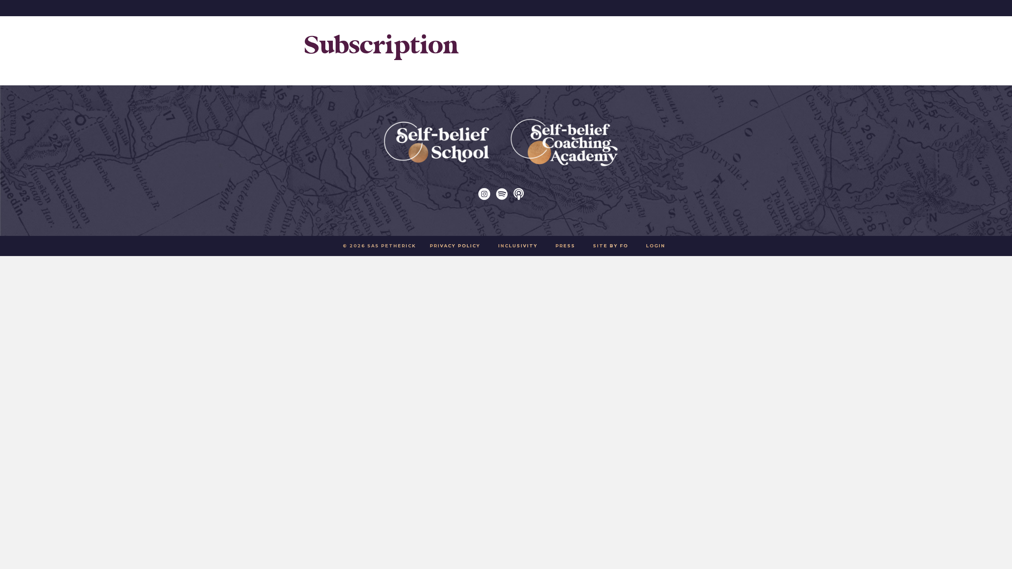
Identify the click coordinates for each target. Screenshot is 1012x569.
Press (565, 246)
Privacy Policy (455, 246)
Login (655, 246)
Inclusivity (518, 246)
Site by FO (610, 246)
